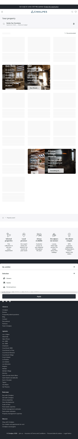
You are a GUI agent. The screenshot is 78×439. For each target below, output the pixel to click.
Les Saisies (5, 362)
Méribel (4, 368)
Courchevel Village (8, 355)
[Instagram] (3, 301)
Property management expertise (12, 413)
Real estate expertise (8, 407)
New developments (8, 402)
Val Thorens (6, 387)
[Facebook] (6, 301)
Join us (21, 433)
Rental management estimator (11, 409)
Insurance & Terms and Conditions (35, 433)
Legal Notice (67, 433)
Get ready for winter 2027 (39, 7)
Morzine (4, 373)
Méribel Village (6, 371)
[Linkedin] (9, 301)
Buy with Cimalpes (8, 395)
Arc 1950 (5, 341)
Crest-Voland (6, 357)
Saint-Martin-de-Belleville (10, 378)
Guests (8, 283)
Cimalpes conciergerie (9, 426)
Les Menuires (6, 364)
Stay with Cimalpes (8, 422)
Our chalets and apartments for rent (13, 424)
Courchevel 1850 (7, 348)
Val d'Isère (5, 384)
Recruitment (6, 321)
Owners (8, 278)
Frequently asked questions (10, 314)
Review (4, 312)
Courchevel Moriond (8, 353)
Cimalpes (5, 310)
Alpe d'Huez (6, 339)
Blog (3, 317)
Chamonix (5, 346)
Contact (4, 319)
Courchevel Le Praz (8, 350)
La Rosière (5, 359)
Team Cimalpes (7, 326)
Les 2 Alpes (5, 334)
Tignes (4, 382)
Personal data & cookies (54, 433)
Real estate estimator (9, 411)
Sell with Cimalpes (8, 397)
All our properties (7, 400)
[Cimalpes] (39, 11)
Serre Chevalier (7, 380)
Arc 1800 (5, 343)
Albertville (5, 337)
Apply (39, 296)
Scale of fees (6, 404)
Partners (5, 323)
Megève (4, 366)
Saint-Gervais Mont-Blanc (10, 375)
